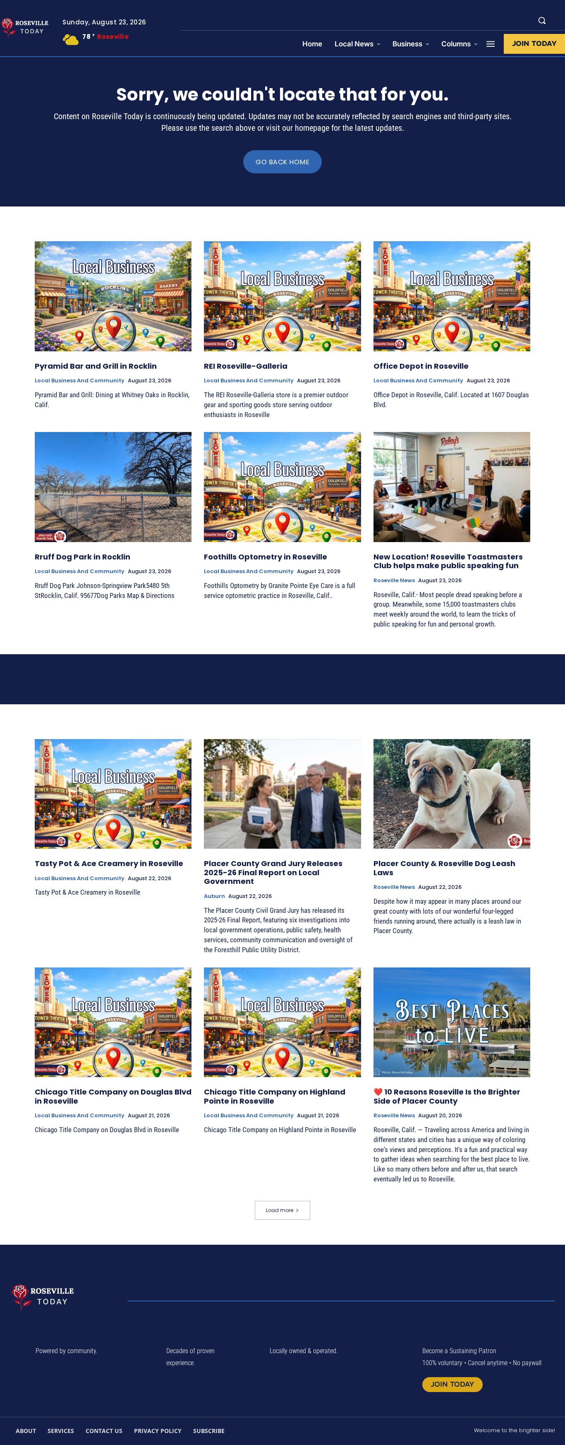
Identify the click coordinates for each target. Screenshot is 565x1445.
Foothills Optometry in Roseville (265, 557)
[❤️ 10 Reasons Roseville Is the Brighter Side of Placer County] (451, 1022)
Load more (279, 1210)
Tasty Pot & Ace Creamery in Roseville (109, 863)
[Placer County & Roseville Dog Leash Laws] (451, 794)
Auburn (214, 896)
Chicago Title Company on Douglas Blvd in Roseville (113, 1096)
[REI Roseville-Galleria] (282, 296)
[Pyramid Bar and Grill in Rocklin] (113, 296)
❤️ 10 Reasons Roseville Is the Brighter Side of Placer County (446, 1096)
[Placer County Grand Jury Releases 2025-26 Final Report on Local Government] (282, 794)
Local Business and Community (79, 380)
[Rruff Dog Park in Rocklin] (113, 487)
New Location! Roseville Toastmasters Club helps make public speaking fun (448, 561)
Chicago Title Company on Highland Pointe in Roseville (274, 1096)
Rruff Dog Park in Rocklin (82, 557)
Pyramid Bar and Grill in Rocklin (96, 366)
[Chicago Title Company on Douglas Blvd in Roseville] (113, 1022)
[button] (542, 20)
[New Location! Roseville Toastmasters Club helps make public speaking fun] (451, 487)
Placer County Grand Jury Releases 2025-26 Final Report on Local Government (273, 872)
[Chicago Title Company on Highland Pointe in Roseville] (282, 1022)
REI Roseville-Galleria (245, 366)
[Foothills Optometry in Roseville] (282, 487)
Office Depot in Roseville (421, 366)
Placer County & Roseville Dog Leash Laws (444, 868)
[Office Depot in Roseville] (451, 296)
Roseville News (394, 580)
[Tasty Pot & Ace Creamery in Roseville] (113, 794)
